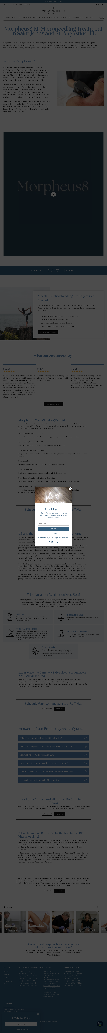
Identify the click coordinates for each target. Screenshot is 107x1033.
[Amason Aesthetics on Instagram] (52, 542)
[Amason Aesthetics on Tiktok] (55, 542)
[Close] (70, 488)
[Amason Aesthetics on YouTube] (58, 542)
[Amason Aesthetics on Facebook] (49, 542)
